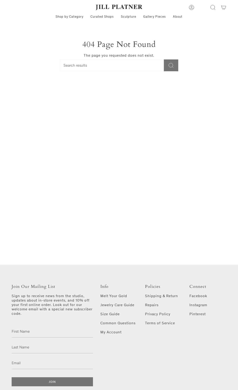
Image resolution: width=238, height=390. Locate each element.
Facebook (198, 296)
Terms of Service (160, 323)
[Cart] (223, 7)
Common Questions (118, 323)
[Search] (171, 65)
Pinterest (197, 314)
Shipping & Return (161, 296)
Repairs (152, 305)
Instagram (198, 305)
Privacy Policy (157, 314)
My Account (111, 332)
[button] (213, 7)
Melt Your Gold (113, 296)
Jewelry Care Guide (117, 305)
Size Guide (110, 314)
